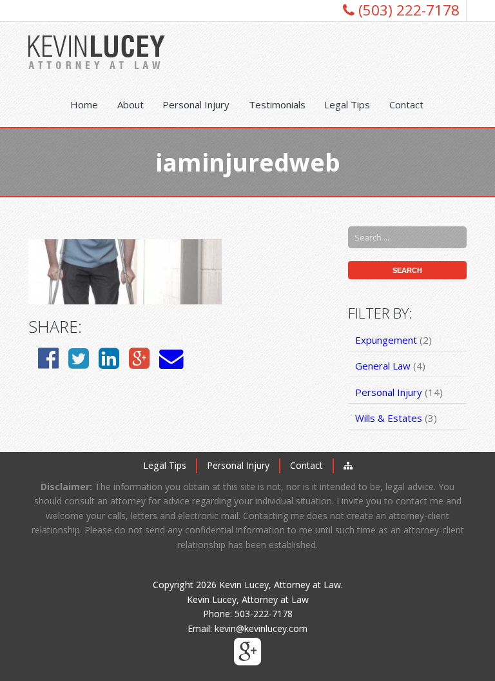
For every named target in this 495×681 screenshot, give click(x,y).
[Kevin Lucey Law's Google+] (247, 659)
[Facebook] (48, 357)
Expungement (386, 339)
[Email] (171, 357)
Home (84, 104)
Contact (406, 104)
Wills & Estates (388, 417)
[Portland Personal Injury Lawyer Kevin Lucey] (96, 52)
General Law (383, 365)
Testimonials (277, 104)
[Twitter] (78, 357)
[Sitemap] (348, 465)
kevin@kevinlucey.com (261, 628)
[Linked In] (109, 357)
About (130, 104)
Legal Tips (347, 104)
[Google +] (139, 357)
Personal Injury (195, 104)
